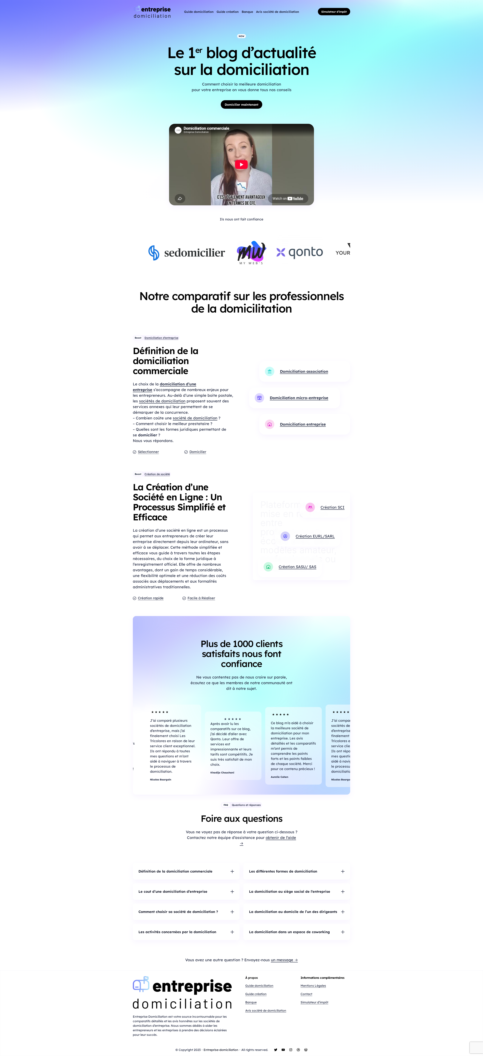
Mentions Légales (313, 985)
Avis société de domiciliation (265, 1010)
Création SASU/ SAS (297, 566)
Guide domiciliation (259, 985)
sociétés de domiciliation (162, 401)
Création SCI (333, 507)
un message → (284, 959)
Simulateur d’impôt (334, 11)
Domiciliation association (304, 371)
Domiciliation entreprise (303, 424)
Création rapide (151, 598)
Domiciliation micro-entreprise (299, 397)
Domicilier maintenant (241, 104)
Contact (306, 994)
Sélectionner (148, 452)
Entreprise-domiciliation (221, 1050)
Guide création (256, 994)
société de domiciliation (195, 418)
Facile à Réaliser (201, 598)
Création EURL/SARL (315, 536)
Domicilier (197, 452)
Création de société (157, 474)
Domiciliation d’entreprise (161, 338)
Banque (251, 1002)
